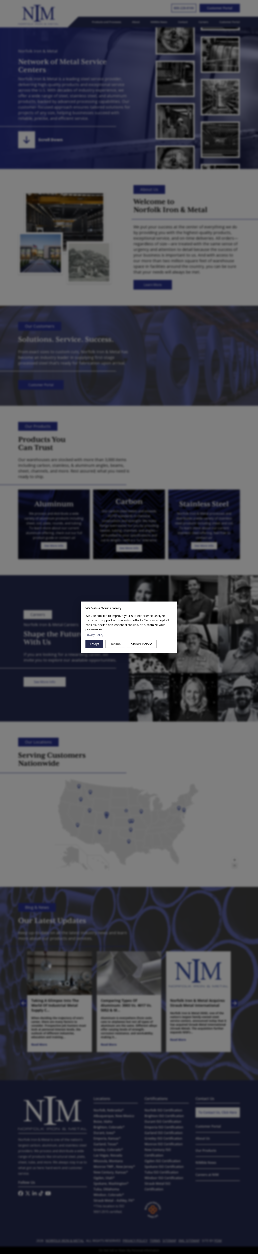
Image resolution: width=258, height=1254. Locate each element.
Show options (141, 644)
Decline (115, 644)
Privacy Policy (94, 635)
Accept (94, 644)
